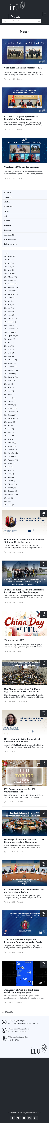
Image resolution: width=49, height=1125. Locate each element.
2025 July (9, 301)
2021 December (10, 450)
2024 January (10, 363)
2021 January (10, 487)
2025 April (9, 311)
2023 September (11, 377)
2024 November (11, 329)
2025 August (9, 298)
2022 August (9, 422)
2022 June (9, 429)
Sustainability (9, 235)
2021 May (9, 474)
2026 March (9, 273)
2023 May (9, 391)
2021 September (11, 460)
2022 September (11, 418)
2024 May (9, 349)
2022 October (10, 415)
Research (7, 225)
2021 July (9, 467)
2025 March (9, 315)
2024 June (9, 346)
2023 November (11, 370)
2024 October (10, 332)
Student (7, 202)
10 (11, 1012)
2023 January (10, 405)
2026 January (10, 280)
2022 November (11, 412)
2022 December (10, 408)
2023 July (9, 384)
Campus (7, 230)
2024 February (10, 360)
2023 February (10, 401)
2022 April (9, 436)
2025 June (9, 304)
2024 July (9, 342)
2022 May (9, 432)
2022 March (9, 439)
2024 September (11, 336)
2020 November (11, 494)
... (12, 1012)
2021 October (10, 456)
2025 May (9, 308)
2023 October (10, 374)
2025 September (11, 294)
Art (5, 216)
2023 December (10, 367)
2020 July (8, 498)
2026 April (9, 270)
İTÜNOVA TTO (10, 244)
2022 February (10, 443)
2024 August (9, 339)
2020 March (9, 505)
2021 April (9, 477)
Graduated (8, 207)
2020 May (8, 501)
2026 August (9, 256)
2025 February (10, 318)
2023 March (9, 398)
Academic (8, 197)
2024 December (10, 325)
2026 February (10, 277)
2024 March (9, 356)
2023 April (8, 394)
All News (7, 192)
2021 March (9, 481)
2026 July (9, 260)
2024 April (9, 353)
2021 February (10, 484)
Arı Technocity (10, 240)
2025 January (10, 322)
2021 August (9, 463)
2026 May (9, 266)
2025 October (10, 291)
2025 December (10, 284)
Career (7, 221)
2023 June (9, 387)
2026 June (9, 263)
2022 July (8, 425)
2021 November (11, 453)
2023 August (9, 380)
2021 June (9, 470)
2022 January (10, 446)
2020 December (10, 491)
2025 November (11, 287)
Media (6, 211)
